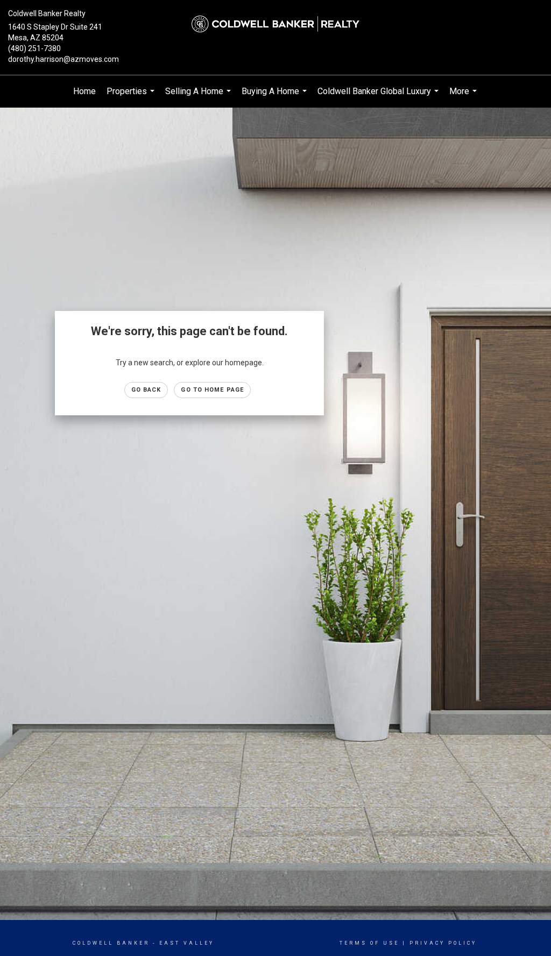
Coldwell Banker (111, 943)
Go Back (146, 389)
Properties (132, 97)
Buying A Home (275, 97)
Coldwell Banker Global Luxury (379, 97)
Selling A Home (199, 97)
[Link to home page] (275, 24)
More (464, 97)
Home (84, 91)
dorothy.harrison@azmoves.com (63, 59)
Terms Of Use (369, 943)
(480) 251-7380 (34, 48)
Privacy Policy (443, 943)
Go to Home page (212, 389)
